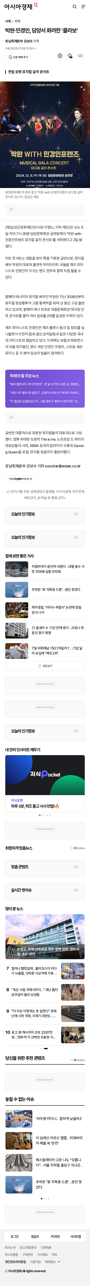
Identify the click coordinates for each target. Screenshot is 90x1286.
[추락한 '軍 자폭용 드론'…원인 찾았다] (16, 596)
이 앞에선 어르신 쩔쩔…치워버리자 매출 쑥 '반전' (59, 1140)
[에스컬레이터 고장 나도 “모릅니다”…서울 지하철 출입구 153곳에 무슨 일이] (18, 1170)
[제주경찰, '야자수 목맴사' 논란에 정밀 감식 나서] (16, 617)
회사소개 (10, 1247)
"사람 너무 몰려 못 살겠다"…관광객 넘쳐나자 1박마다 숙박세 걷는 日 (45, 392)
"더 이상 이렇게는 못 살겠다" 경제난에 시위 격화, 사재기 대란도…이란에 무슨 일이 (33, 1016)
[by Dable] (78, 1060)
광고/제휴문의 (28, 1247)
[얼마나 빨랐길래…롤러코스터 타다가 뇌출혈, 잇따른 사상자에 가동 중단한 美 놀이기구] (73, 978)
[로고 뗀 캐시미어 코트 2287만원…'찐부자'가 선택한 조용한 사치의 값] (73, 1042)
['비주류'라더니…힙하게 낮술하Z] (18, 1126)
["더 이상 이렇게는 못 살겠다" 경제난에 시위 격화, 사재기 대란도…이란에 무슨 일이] (73, 1021)
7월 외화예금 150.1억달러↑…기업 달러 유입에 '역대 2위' (57, 650)
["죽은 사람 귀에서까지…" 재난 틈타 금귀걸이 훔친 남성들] (73, 999)
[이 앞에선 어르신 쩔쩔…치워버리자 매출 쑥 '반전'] (18, 1148)
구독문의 (27, 1254)
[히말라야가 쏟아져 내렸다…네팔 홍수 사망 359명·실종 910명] (16, 576)
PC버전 (55, 1236)
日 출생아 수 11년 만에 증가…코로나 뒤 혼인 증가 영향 (58, 630)
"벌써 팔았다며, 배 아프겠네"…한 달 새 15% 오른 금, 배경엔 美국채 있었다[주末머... (45, 384)
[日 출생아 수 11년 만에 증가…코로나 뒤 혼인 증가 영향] (16, 637)
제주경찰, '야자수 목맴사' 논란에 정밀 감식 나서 (56, 609)
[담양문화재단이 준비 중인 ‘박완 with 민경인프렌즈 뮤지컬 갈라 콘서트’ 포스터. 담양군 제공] (45, 134)
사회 (8, 21)
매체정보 (50, 1261)
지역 (17, 21)
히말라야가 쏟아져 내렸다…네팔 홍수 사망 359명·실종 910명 (58, 568)
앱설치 (35, 1236)
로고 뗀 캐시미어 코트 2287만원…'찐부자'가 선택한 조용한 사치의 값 (34, 1037)
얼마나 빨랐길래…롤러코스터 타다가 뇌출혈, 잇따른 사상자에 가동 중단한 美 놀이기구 (34, 973)
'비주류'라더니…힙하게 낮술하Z (58, 1118)
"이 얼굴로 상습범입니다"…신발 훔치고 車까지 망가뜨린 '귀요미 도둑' (45, 401)
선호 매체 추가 (20, 57)
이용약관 (35, 1261)
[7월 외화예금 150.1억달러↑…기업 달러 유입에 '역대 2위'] (16, 658)
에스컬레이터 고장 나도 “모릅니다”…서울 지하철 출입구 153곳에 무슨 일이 (60, 1163)
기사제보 (42, 1254)
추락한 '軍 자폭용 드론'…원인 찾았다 (56, 590)
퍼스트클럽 (11, 1254)
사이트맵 (75, 1236)
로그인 (15, 1236)
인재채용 (46, 1247)
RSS (54, 1254)
